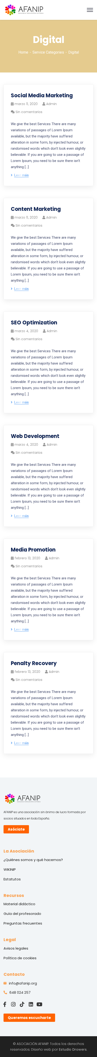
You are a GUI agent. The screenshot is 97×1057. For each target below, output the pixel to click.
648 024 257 (20, 992)
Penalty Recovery (34, 663)
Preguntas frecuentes (23, 923)
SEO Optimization (34, 322)
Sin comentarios (29, 112)
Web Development (35, 436)
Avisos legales (16, 948)
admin (51, 104)
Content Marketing (36, 209)
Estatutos (12, 879)
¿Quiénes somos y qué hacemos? (33, 859)
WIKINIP (10, 869)
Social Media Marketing (42, 95)
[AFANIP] (24, 9)
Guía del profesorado (22, 913)
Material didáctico (19, 903)
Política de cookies (20, 957)
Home (23, 52)
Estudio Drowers (73, 1049)
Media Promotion (33, 549)
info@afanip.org (23, 983)
